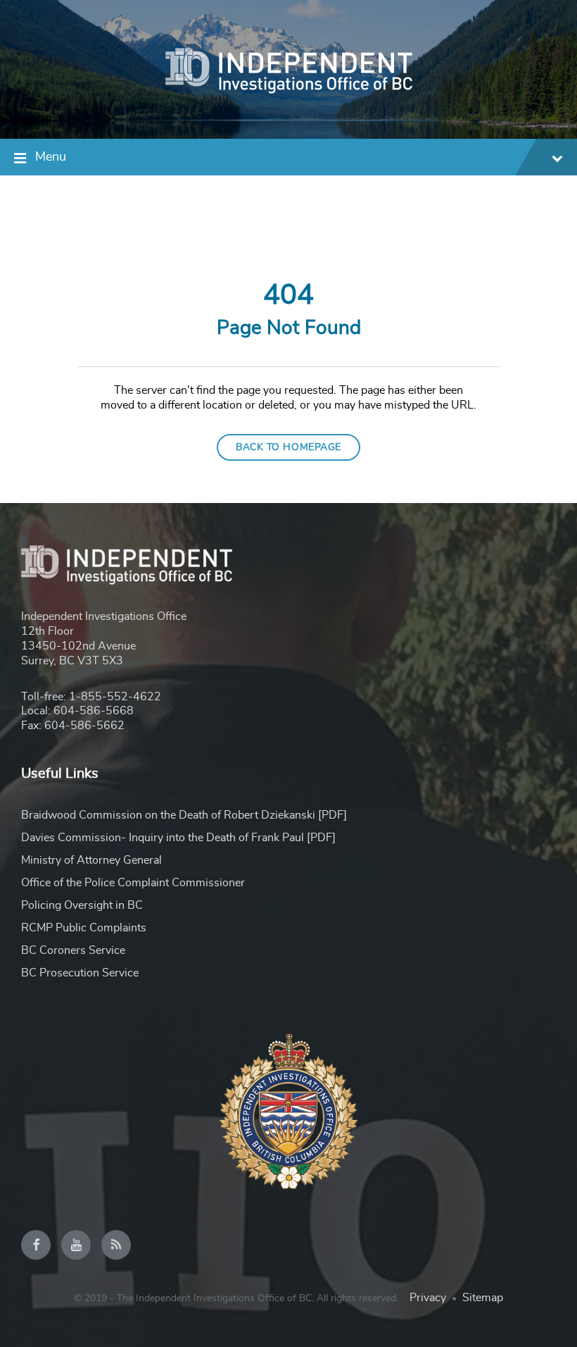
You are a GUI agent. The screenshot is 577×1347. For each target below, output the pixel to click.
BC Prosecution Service (80, 973)
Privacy (428, 1297)
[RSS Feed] (116, 1245)
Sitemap (482, 1297)
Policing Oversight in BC (82, 905)
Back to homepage (288, 447)
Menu (50, 157)
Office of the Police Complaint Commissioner (133, 882)
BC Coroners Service (73, 950)
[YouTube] (76, 1245)
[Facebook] (36, 1245)
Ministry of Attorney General (91, 860)
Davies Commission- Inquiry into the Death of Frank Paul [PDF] (178, 837)
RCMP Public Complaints (83, 927)
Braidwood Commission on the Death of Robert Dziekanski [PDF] (184, 815)
